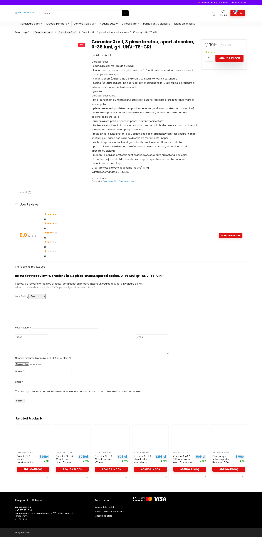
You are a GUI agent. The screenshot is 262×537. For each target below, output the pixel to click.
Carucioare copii (30, 23)
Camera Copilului (84, 23)
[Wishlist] (223, 11)
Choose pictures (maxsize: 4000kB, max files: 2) (43, 358)
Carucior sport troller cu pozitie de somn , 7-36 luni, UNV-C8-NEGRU (220, 462)
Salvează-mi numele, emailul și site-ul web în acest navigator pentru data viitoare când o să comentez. (79, 391)
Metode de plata (103, 515)
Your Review (23, 327)
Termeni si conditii (104, 507)
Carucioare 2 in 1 (64, 453)
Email (19, 382)
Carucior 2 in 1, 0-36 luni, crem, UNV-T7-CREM (65, 459)
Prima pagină (22, 32)
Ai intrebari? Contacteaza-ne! (232, 2)
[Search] (125, 13)
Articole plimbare (56, 23)
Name (19, 371)
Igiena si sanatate (184, 23)
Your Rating (22, 296)
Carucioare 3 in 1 (67, 32)
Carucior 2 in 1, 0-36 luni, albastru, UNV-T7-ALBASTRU (183, 459)
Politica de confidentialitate (109, 511)
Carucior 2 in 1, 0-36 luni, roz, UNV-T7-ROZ (104, 459)
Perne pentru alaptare (156, 23)
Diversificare (129, 23)
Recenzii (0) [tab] (24, 192)
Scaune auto (107, 23)
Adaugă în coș (229, 58)
